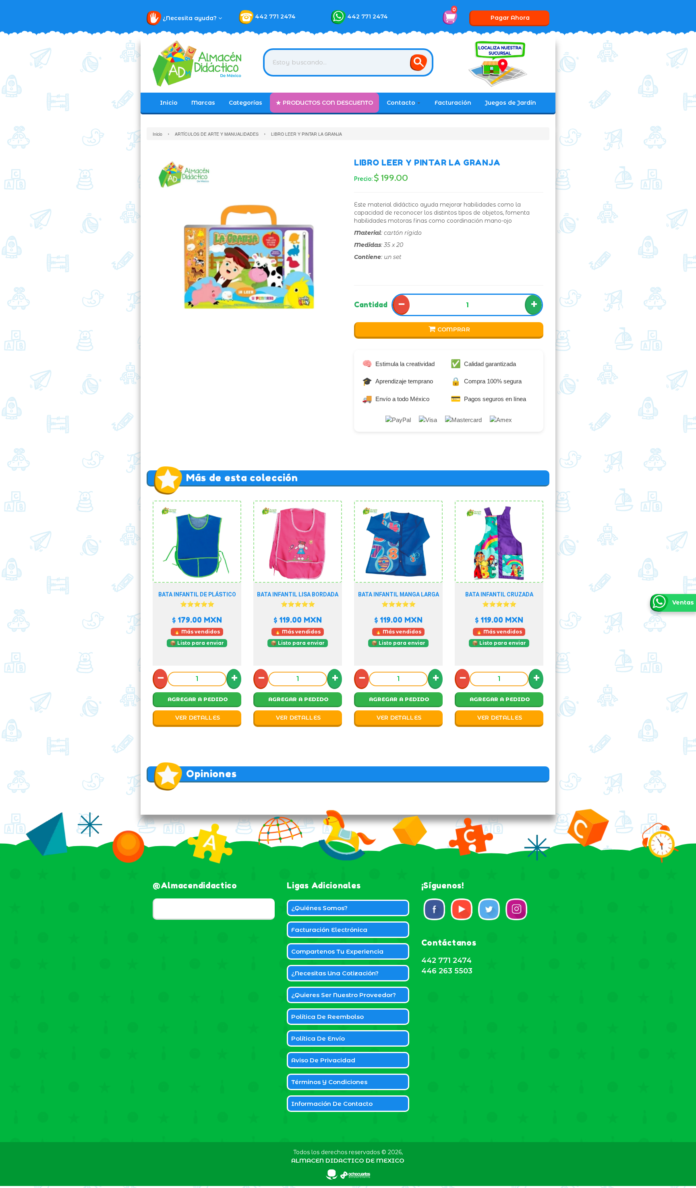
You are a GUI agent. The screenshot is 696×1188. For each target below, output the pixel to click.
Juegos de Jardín (510, 102)
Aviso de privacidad (323, 1060)
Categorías (245, 102)
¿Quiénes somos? (319, 908)
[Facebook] (434, 909)
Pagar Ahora (510, 17)
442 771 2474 (275, 16)
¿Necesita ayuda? (190, 18)
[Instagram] (516, 909)
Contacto (402, 102)
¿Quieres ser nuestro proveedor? (343, 995)
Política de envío (318, 1038)
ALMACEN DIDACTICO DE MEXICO (347, 1160)
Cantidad (370, 304)
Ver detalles (197, 717)
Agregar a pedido (198, 699)
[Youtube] (461, 909)
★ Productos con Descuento (324, 102)
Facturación (453, 102)
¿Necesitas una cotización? (335, 973)
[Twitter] (489, 909)
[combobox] (348, 62)
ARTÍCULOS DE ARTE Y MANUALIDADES (217, 134)
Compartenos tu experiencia (337, 951)
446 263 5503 (446, 971)
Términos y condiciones (329, 1082)
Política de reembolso (327, 1016)
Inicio (169, 102)
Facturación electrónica (329, 929)
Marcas (203, 102)
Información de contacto (332, 1103)
